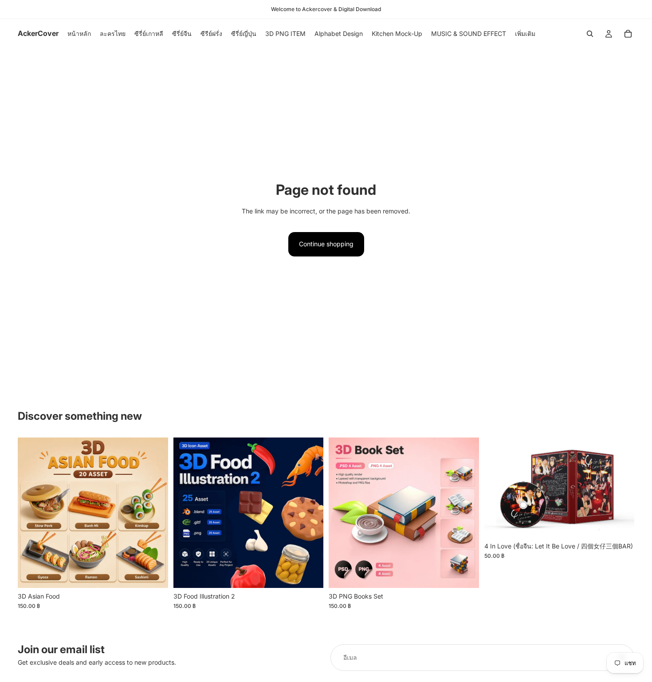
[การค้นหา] (590, 33)
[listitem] (525, 33)
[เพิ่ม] (154, 574)
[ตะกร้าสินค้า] (628, 33)
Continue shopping (326, 244)
